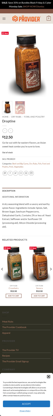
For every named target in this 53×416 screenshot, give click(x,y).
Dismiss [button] (40, 6)
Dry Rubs (16, 117)
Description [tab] (8, 191)
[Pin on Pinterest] (26, 173)
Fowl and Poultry (34, 117)
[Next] (46, 64)
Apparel (6, 332)
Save (6, 33)
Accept (26, 403)
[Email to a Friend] (20, 173)
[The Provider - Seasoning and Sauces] (26, 18)
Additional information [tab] (15, 197)
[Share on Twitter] (15, 173)
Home (5, 117)
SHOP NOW (29, 6)
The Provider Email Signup (15, 361)
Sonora (39, 288)
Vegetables (18, 167)
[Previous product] (10, 130)
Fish (39, 163)
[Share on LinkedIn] (31, 173)
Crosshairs (14, 288)
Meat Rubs (7, 321)
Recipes (6, 355)
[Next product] (5, 130)
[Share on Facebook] (10, 173)
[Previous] (7, 64)
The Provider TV (10, 350)
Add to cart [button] (13, 296)
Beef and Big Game (20, 163)
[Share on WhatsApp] (5, 173)
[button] (48, 376)
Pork (11, 167)
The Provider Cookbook (14, 327)
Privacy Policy (25, 411)
